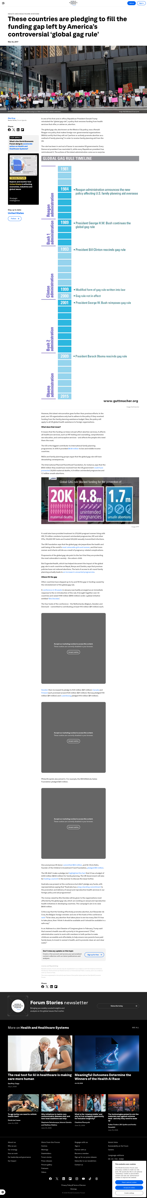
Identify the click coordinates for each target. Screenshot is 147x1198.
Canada (96, 690)
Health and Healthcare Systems (23, 14)
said (43, 917)
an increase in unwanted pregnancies (78, 572)
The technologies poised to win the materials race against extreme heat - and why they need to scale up (123, 1117)
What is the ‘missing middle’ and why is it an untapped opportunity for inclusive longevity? (89, 1116)
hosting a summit (51, 879)
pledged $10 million (95, 868)
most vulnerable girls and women (76, 547)
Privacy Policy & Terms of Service (73, 1185)
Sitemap (73, 1189)
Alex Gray (11, 118)
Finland (44, 693)
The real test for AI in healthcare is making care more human (40, 1077)
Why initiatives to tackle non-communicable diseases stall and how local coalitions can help (55, 1116)
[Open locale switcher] (2, 1192)
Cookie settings (129, 1193)
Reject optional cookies (129, 1182)
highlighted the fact (77, 873)
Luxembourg (66, 696)
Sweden (44, 690)
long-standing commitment (89, 887)
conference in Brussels (52, 590)
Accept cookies (73, 652)
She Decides (54, 599)
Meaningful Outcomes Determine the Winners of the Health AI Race (103, 1077)
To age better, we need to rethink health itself (22, 1115)
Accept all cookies (129, 1187)
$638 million (73, 449)
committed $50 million (72, 865)
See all (135, 1028)
